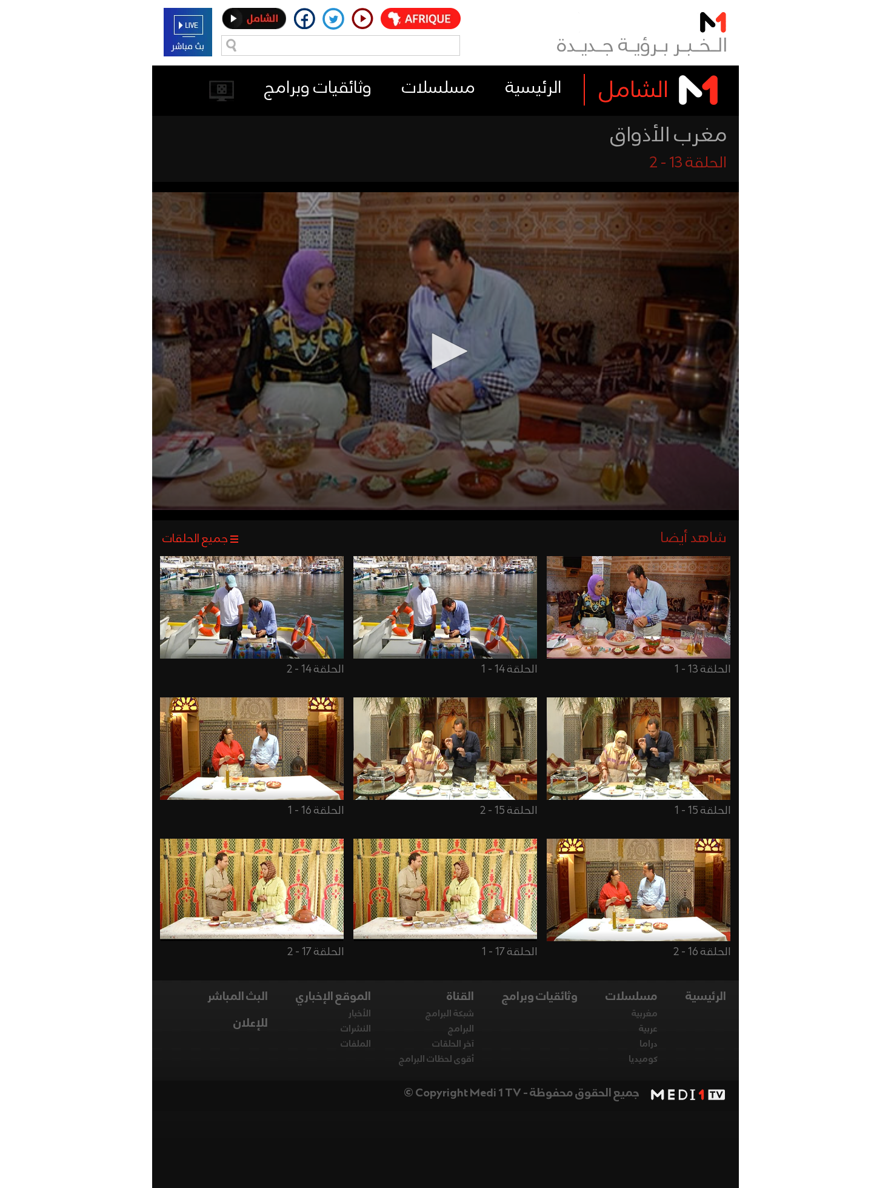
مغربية (645, 1014)
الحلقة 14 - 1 (509, 669)
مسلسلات (438, 88)
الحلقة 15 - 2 (508, 810)
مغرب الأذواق (668, 135)
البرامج (461, 1029)
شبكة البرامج (449, 1014)
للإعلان (250, 1024)
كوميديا (643, 1059)
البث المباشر (237, 997)
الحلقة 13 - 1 (702, 669)
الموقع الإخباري (333, 997)
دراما (648, 1044)
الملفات (356, 1044)
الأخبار (360, 1014)
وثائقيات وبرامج (318, 88)
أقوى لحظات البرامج (436, 1059)
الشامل (634, 91)
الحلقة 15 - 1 (702, 810)
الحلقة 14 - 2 (315, 669)
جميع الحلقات (195, 539)
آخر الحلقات (453, 1044)
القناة (460, 997)
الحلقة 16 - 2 (701, 952)
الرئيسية (533, 88)
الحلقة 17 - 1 (509, 952)
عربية (648, 1029)
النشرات (356, 1029)
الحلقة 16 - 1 (316, 810)
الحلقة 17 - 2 (315, 952)
